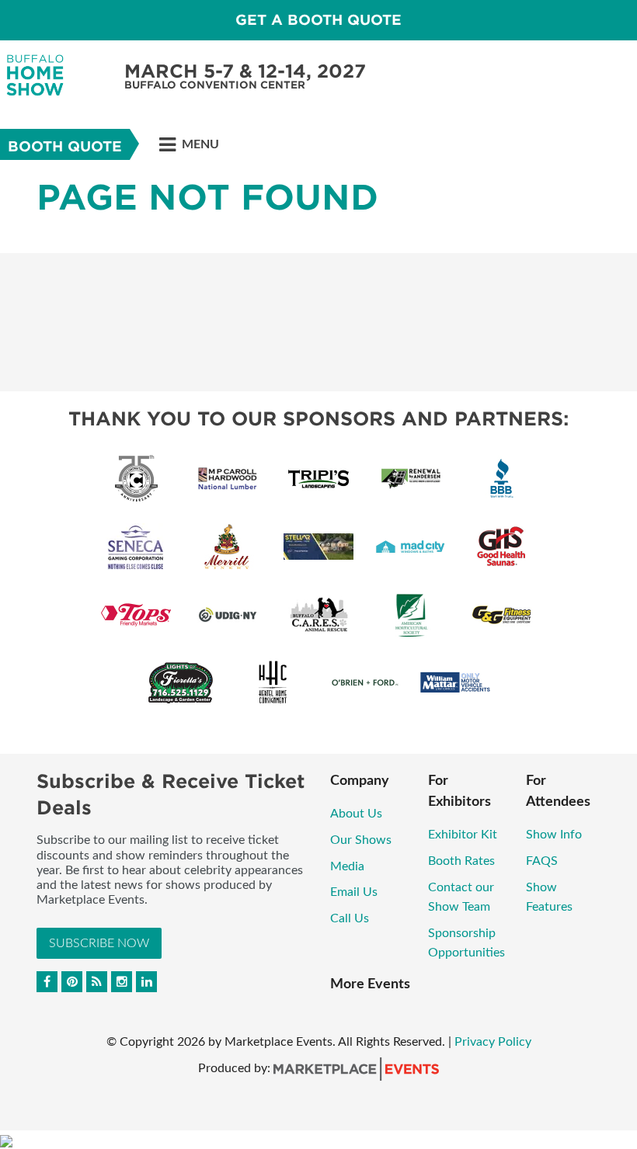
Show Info (554, 834)
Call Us (349, 918)
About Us (356, 813)
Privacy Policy (492, 1042)
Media (348, 866)
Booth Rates (461, 861)
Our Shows (361, 840)
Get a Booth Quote (318, 20)
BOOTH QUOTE (65, 146)
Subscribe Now (99, 943)
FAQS (542, 861)
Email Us (354, 892)
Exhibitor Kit (462, 834)
